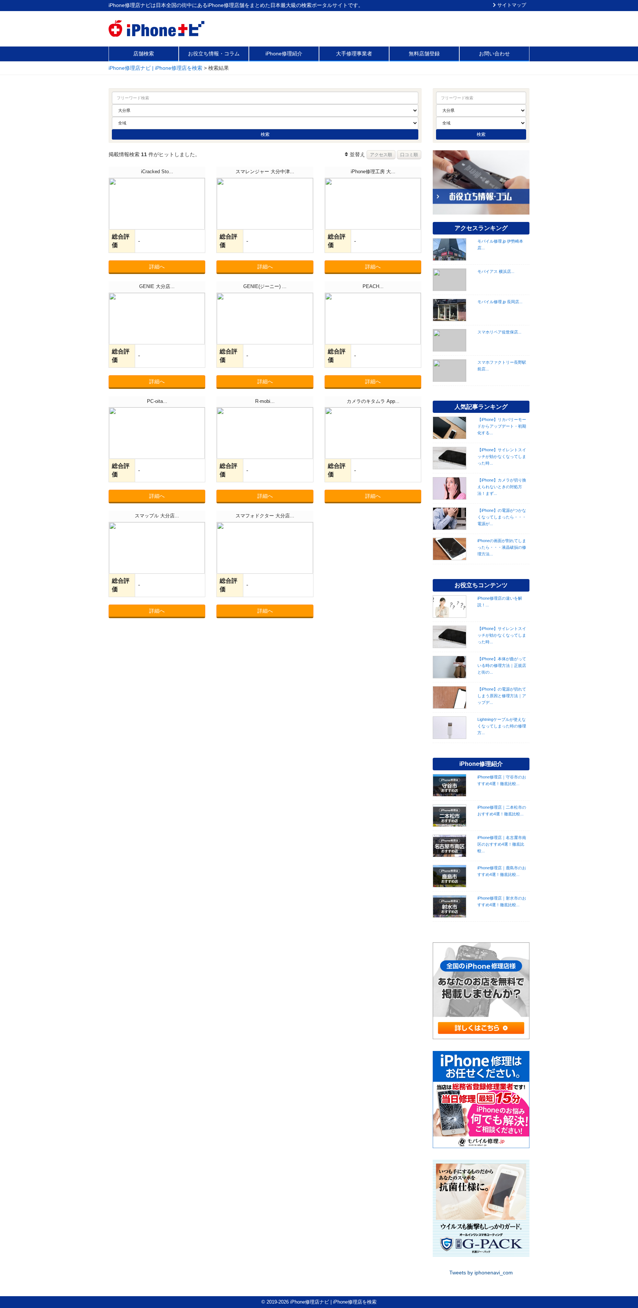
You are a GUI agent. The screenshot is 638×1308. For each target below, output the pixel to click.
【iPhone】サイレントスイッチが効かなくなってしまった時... (501, 456)
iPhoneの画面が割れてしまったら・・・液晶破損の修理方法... (501, 547)
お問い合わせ (494, 54)
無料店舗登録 (424, 54)
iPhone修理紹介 (283, 54)
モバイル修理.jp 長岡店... (499, 301)
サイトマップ (511, 5)
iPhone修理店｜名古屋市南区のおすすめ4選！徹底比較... (501, 844)
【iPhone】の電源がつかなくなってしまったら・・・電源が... (501, 517)
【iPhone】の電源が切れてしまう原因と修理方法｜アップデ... (501, 696)
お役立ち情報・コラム (214, 54)
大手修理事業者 (354, 54)
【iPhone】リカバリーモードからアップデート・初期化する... (501, 426)
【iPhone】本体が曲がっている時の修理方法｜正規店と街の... (501, 665)
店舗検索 (143, 54)
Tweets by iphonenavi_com (481, 1273)
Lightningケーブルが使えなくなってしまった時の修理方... (501, 726)
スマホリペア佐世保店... (499, 332)
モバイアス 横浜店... (495, 271)
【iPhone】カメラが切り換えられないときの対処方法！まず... (501, 487)
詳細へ (157, 267)
